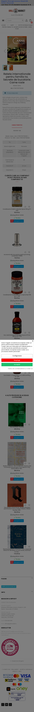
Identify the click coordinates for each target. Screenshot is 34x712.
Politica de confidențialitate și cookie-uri (20, 369)
